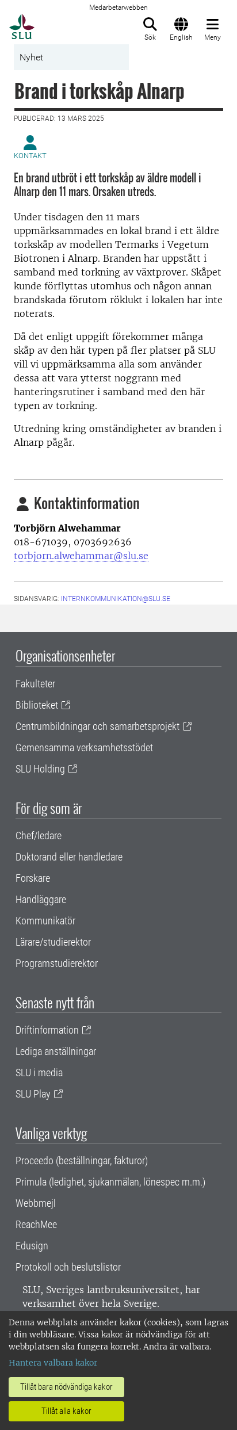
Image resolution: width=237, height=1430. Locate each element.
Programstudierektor (57, 963)
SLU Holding (40, 769)
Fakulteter (35, 684)
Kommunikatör (45, 921)
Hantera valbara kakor (53, 1363)
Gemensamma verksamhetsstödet (84, 747)
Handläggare (41, 899)
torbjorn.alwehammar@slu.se (81, 555)
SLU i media (39, 1072)
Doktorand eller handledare (69, 857)
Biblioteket (37, 705)
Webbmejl (36, 1203)
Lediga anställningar (56, 1051)
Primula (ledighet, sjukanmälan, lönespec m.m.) (110, 1182)
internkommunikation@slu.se (115, 599)
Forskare (33, 878)
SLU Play (33, 1094)
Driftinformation (47, 1030)
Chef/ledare (39, 835)
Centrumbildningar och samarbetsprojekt (97, 726)
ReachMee (36, 1224)
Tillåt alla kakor (66, 1411)
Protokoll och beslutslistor (68, 1267)
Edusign (32, 1246)
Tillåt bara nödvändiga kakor (66, 1387)
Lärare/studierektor (53, 942)
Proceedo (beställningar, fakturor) (82, 1160)
